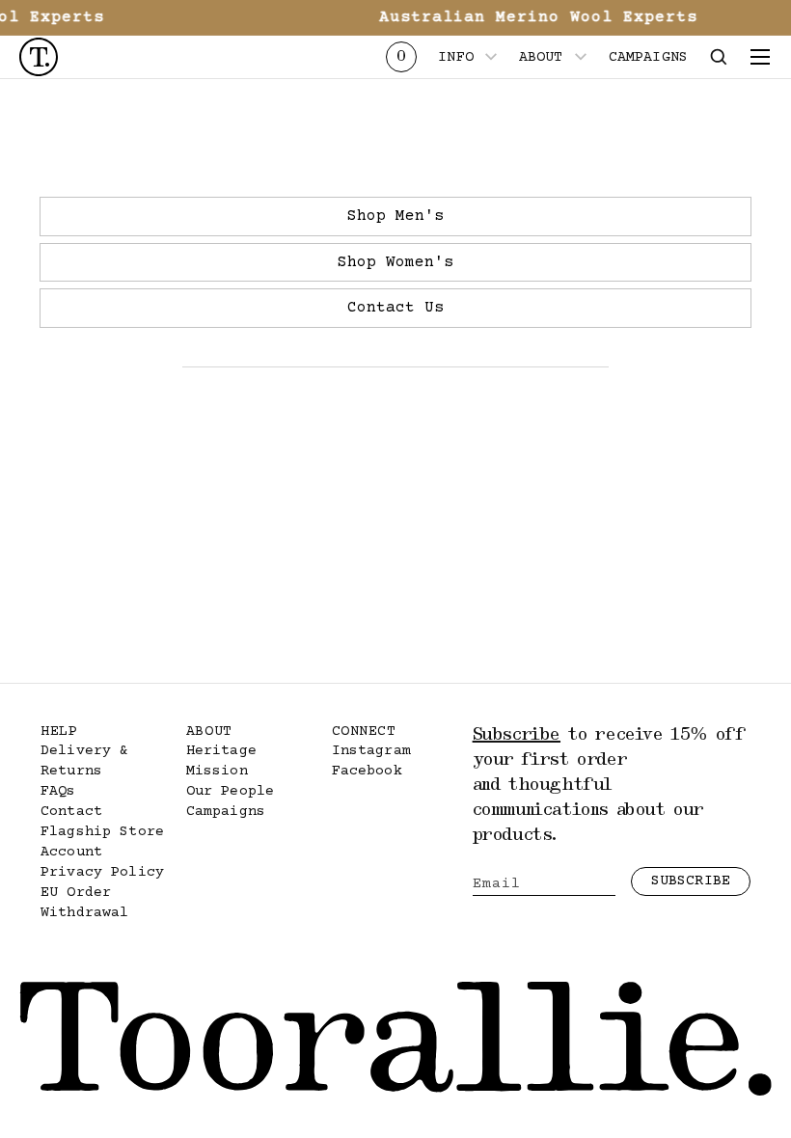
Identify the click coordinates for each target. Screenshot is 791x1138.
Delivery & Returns (85, 761)
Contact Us (395, 307)
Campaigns (225, 811)
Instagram (371, 751)
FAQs (58, 791)
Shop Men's (395, 216)
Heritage (221, 751)
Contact (71, 811)
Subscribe (690, 881)
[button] (718, 57)
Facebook (367, 771)
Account (71, 852)
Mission (217, 771)
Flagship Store (102, 832)
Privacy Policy (102, 872)
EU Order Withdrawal (85, 902)
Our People (230, 791)
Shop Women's (395, 262)
